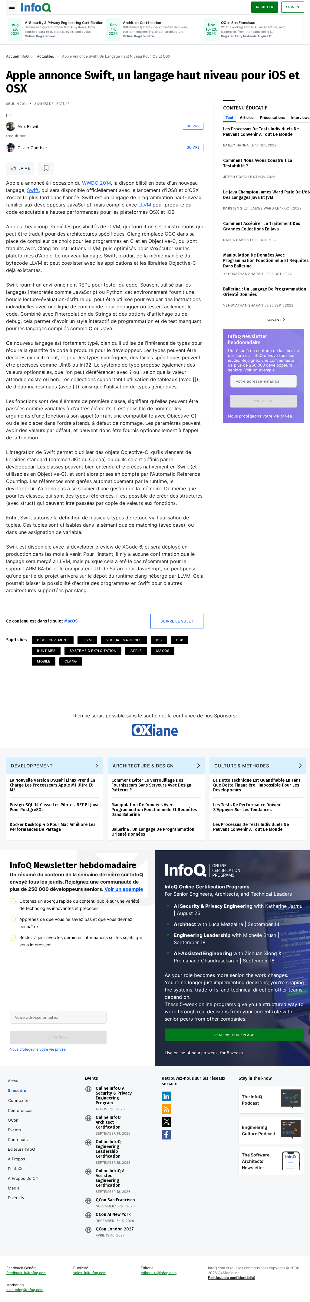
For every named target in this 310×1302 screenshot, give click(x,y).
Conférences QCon (20, 1115)
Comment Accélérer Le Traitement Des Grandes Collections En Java (261, 226)
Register (264, 7)
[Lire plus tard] (46, 168)
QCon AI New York (113, 1214)
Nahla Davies (236, 240)
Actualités (45, 56)
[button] (263, 401)
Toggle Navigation (11, 7)
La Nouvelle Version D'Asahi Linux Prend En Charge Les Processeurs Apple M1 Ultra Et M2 (52, 785)
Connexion (19, 1100)
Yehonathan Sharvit (243, 274)
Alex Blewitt (29, 126)
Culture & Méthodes (241, 766)
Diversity (16, 1197)
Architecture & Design (143, 766)
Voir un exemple (259, 369)
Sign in (292, 7)
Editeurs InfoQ (21, 1149)
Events (14, 1129)
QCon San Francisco (115, 1200)
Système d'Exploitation (93, 651)
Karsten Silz (235, 208)
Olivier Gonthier (32, 147)
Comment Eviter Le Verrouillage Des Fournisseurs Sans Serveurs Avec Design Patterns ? (151, 785)
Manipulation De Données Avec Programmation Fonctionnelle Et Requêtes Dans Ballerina (265, 261)
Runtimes (46, 651)
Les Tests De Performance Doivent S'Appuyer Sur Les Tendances (247, 807)
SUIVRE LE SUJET (177, 621)
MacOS (71, 621)
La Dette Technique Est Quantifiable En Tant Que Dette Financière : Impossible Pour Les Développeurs (256, 785)
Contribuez (18, 1139)
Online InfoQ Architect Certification (108, 1122)
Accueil (14, 1080)
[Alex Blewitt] (10, 126)
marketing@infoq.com (24, 1289)
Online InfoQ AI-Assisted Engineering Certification (111, 1178)
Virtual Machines (124, 640)
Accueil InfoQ (17, 56)
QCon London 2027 (115, 1229)
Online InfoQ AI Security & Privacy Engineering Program (114, 1096)
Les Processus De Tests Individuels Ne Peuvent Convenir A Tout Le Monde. (261, 131)
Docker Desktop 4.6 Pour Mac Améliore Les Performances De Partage (52, 827)
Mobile (43, 661)
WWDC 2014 (96, 183)
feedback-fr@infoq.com (26, 1272)
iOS (159, 640)
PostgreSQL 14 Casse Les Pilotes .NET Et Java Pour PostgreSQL (54, 807)
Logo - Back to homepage (36, 6)
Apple (136, 651)
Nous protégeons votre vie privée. (260, 416)
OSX (179, 640)
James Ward (262, 208)
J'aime (24, 168)
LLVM (144, 205)
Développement (52, 640)
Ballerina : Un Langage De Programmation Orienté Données (152, 832)
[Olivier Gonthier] (10, 147)
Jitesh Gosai (235, 177)
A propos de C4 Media (23, 1183)
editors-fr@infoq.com (158, 1272)
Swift (33, 190)
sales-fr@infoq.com (89, 1272)
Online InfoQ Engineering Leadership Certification (108, 1149)
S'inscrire (17, 1090)
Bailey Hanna (236, 145)
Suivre (193, 126)
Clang (70, 661)
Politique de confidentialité (231, 1277)
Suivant (274, 320)
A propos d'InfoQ (16, 1163)
